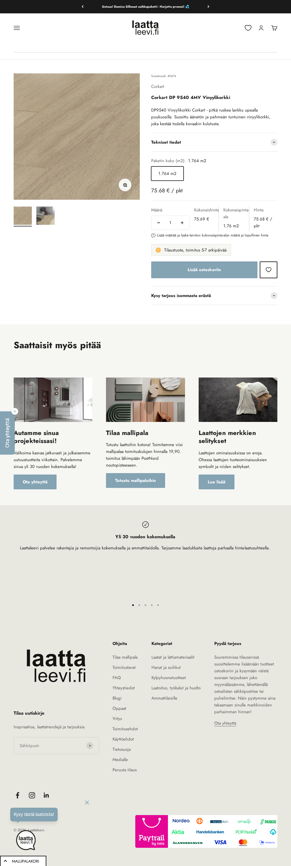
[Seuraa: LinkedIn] (46, 795)
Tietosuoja (122, 749)
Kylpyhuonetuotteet (168, 678)
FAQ (117, 678)
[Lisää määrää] (182, 223)
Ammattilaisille (164, 698)
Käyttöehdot (123, 739)
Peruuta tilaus (125, 770)
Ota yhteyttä (35, 482)
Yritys (117, 719)
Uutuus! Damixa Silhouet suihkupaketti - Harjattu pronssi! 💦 (145, 6)
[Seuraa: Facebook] (17, 795)
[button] (7, 433)
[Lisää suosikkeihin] (268, 269)
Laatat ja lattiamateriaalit (172, 657)
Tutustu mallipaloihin (135, 480)
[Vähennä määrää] (158, 223)
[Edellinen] (83, 6)
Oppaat (119, 708)
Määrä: (157, 210)
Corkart (157, 86)
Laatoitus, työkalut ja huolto (176, 688)
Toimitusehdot (125, 729)
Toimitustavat (124, 667)
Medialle (120, 759)
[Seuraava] (208, 6)
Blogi (117, 698)
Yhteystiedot (124, 688)
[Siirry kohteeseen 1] (23, 216)
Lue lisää (216, 482)
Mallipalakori (25, 861)
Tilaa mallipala (125, 657)
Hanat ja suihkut (166, 667)
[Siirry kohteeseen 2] (45, 216)
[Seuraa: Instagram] (32, 795)
